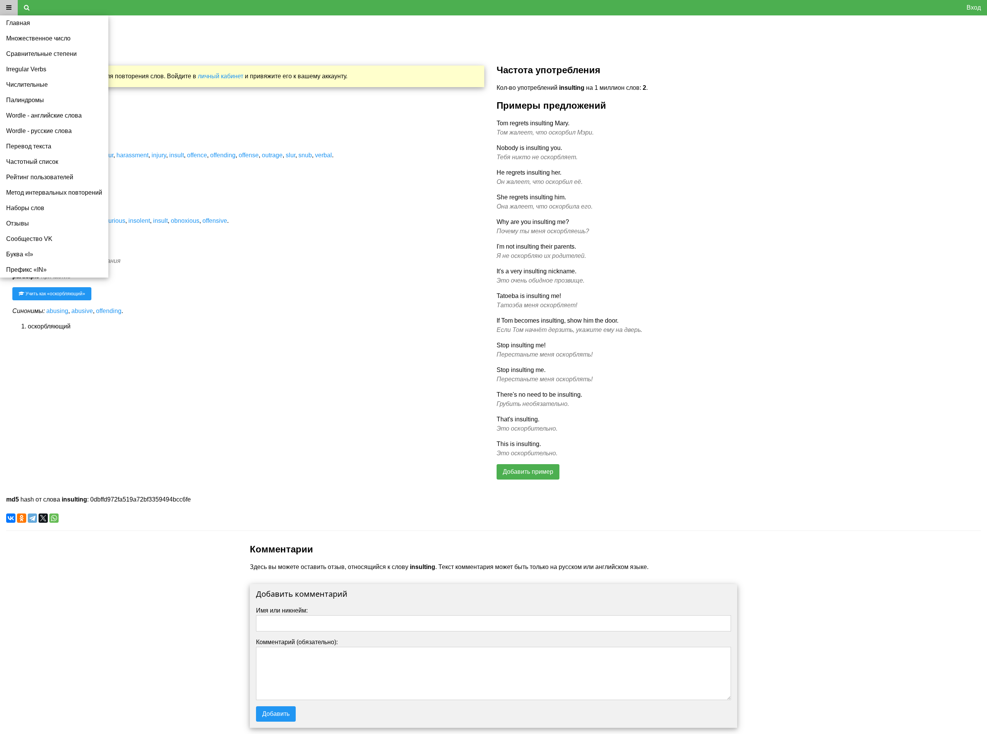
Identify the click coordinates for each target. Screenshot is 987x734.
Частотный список (32, 161)
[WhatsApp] (54, 518)
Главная (18, 23)
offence (197, 155)
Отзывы (17, 223)
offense (249, 155)
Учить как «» (54, 293)
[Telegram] (32, 518)
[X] (43, 518)
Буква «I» (19, 254)
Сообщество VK (29, 239)
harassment (132, 155)
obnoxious (185, 220)
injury (159, 155)
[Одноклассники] (21, 518)
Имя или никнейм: (282, 610)
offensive (214, 220)
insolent (139, 220)
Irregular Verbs (26, 69)
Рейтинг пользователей (39, 177)
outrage (272, 155)
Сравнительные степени (41, 54)
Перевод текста (28, 146)
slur (290, 155)
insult (176, 155)
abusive (82, 311)
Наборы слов (25, 208)
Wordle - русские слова (39, 131)
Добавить (276, 713)
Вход (974, 7)
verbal (323, 155)
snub (305, 155)
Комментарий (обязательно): (297, 642)
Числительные (27, 84)
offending (223, 155)
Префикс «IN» (26, 269)
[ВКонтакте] (10, 518)
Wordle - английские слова (44, 115)
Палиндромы (25, 100)
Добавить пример (528, 471)
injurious (113, 220)
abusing (57, 311)
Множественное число (38, 38)
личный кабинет (220, 76)
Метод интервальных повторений (54, 192)
